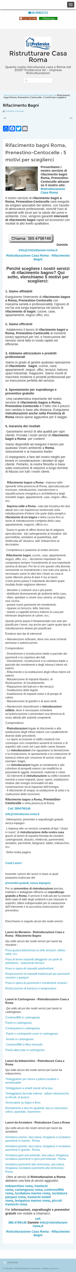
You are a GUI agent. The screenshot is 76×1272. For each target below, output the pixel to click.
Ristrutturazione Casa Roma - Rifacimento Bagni (38, 257)
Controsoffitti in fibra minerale (24, 1044)
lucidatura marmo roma (32, 1193)
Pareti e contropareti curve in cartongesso (32, 1033)
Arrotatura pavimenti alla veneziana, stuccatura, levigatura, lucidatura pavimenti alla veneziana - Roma (35, 1168)
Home (7, 95)
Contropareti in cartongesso (22, 1028)
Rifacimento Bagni (45, 95)
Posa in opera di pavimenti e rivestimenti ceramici (36, 982)
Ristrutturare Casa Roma (38, 56)
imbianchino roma (19, 1186)
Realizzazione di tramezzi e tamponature (30, 988)
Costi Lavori (13, 863)
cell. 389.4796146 (24, 1220)
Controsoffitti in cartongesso (22, 1017)
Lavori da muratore (22, 95)
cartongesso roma (28, 1190)
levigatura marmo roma (32, 1200)
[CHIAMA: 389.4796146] (32, 244)
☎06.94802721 (38, 12)
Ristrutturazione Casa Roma (53, 190)
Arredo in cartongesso (20, 1039)
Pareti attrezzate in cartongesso (25, 1050)
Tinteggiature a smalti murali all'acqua (29, 1088)
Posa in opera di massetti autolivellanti (29, 968)
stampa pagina (14, 111)
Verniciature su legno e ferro (22, 1102)
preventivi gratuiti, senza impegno (28, 883)
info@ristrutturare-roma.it (38, 250)
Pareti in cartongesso (18, 1022)
